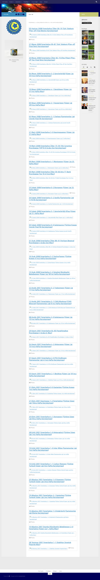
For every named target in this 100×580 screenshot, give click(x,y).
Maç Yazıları (91, 71)
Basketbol (18, 2)
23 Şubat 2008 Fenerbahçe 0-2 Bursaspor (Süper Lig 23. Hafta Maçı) (51, 188)
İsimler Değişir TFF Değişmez (92, 90)
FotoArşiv (26, 2)
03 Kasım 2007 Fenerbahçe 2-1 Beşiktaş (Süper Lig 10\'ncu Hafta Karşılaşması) (52, 374)
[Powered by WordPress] (9, 576)
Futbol (11, 2)
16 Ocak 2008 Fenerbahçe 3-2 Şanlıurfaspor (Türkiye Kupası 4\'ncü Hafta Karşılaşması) (50, 257)
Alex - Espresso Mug (14, 60)
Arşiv (41, 2)
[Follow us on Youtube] (23, 14)
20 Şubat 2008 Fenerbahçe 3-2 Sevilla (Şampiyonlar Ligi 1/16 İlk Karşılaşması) (51, 198)
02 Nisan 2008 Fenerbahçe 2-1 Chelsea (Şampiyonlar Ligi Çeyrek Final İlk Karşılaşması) (52, 117)
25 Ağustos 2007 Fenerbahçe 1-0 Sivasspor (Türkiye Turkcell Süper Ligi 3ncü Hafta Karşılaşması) (50, 480)
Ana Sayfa (4, 2)
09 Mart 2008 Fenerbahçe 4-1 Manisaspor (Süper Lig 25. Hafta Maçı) (51, 162)
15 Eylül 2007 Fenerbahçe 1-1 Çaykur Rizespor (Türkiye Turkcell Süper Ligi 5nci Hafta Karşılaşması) (51, 464)
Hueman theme (22, 576)
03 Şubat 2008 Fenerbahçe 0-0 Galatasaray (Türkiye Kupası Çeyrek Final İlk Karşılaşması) (53, 225)
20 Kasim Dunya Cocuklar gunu (92, 98)
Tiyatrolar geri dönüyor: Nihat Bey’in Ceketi (92, 81)
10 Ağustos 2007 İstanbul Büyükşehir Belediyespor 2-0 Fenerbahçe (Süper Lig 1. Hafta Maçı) (51, 527)
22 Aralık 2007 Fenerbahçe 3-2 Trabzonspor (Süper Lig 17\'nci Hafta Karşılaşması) (51, 288)
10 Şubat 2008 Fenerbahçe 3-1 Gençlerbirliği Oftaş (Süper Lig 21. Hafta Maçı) (52, 212)
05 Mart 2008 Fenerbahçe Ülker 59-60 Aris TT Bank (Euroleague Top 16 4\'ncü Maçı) (50, 172)
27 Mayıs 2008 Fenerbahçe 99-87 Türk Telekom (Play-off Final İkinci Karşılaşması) (52, 45)
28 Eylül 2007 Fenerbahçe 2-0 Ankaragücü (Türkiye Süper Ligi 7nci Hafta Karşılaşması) (52, 433)
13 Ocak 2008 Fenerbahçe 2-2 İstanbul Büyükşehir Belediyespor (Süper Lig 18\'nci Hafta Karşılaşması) (49, 273)
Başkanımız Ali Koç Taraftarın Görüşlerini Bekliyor (92, 108)
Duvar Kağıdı (35, 2)
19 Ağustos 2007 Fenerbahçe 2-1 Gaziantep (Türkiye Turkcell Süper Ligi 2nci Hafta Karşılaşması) (50, 496)
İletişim (46, 2)
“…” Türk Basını (92, 73)
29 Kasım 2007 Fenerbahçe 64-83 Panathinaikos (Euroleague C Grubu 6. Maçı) (48, 331)
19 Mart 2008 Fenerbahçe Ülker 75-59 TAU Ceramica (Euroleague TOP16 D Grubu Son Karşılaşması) (50, 146)
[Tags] (94, 67)
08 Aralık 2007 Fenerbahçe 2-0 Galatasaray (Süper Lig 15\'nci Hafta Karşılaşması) (50, 318)
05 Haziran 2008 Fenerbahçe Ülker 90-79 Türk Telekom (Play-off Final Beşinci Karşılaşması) (51, 29)
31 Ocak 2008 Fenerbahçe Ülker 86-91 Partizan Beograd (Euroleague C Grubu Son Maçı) (51, 241)
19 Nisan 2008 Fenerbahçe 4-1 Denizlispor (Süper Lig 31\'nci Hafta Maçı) (50, 90)
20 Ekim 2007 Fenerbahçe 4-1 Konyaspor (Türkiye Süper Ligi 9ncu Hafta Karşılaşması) (51, 417)
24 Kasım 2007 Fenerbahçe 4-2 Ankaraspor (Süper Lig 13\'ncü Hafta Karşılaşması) (50, 345)
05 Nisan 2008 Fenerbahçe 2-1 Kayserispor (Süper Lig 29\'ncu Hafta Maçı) (50, 103)
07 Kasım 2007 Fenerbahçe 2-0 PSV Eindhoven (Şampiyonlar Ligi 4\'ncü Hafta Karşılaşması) (48, 358)
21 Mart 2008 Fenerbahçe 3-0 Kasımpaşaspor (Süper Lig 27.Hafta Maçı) (51, 133)
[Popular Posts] (87, 67)
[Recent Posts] (83, 67)
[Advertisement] (50, 565)
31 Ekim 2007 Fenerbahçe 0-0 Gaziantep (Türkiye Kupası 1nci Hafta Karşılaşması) (51, 388)
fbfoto (14, 61)
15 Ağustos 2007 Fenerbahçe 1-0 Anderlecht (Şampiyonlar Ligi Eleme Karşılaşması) (52, 512)
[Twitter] (16, 14)
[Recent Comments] (91, 67)
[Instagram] (21, 14)
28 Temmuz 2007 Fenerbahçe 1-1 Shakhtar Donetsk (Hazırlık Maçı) (50, 543)
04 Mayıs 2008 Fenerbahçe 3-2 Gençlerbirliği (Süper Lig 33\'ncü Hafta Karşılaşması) (51, 74)
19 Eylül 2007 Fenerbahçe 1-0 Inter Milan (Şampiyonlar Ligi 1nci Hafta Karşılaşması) (53, 449)
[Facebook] (18, 14)
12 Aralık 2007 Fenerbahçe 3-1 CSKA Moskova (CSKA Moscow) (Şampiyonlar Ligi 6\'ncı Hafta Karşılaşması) (50, 302)
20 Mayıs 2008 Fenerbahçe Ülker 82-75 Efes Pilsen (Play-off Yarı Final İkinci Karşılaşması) (52, 58)
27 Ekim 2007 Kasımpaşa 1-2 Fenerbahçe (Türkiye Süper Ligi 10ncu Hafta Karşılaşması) (52, 401)
